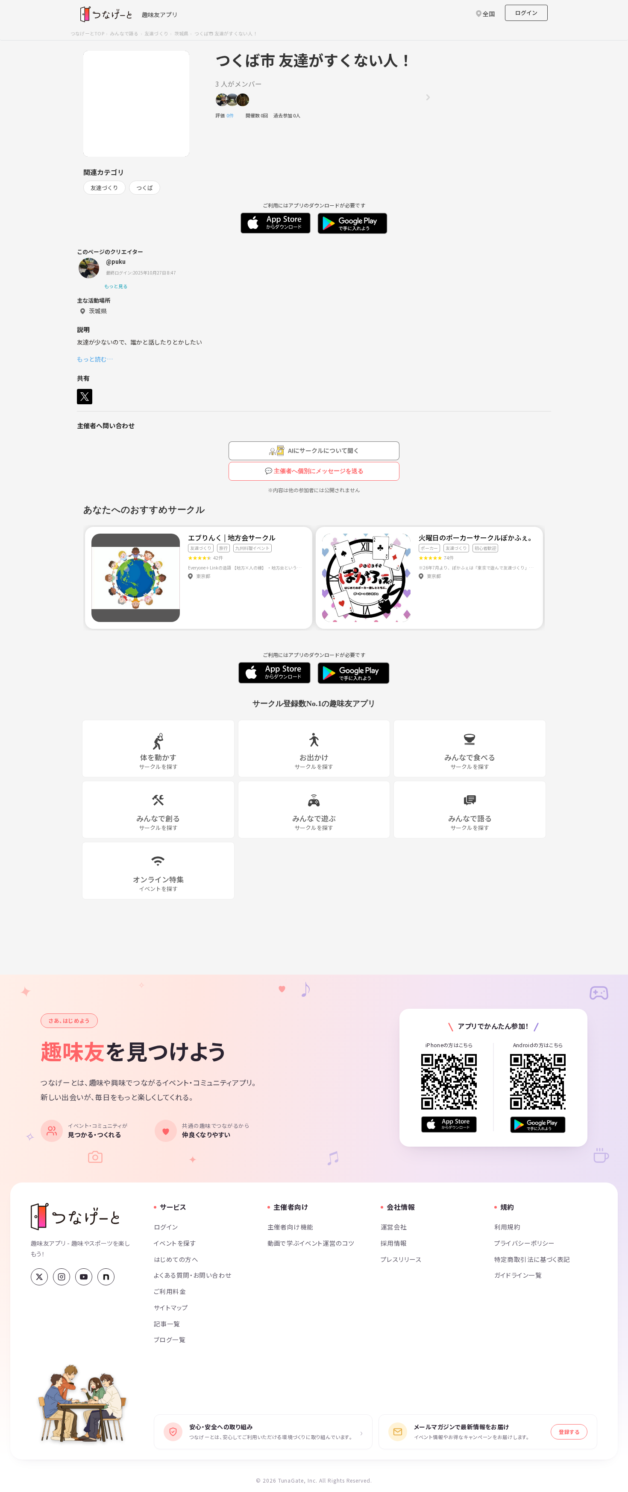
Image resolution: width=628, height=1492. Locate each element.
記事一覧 (167, 1323)
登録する (569, 1431)
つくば (144, 188)
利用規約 (507, 1226)
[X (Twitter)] (39, 1276)
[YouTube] (83, 1276)
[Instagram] (61, 1276)
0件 (232, 115)
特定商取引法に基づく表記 (532, 1259)
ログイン (526, 13)
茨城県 (181, 33)
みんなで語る (124, 33)
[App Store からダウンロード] (449, 1124)
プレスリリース (401, 1259)
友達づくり (156, 33)
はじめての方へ (176, 1259)
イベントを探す (175, 1242)
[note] (105, 1276)
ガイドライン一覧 (518, 1274)
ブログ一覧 (169, 1339)
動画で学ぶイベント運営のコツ (311, 1242)
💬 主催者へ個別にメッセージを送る (314, 470)
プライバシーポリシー (524, 1242)
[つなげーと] (75, 1216)
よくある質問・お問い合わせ (193, 1274)
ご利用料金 (170, 1291)
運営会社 (394, 1226)
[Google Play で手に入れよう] (538, 1124)
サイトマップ (171, 1307)
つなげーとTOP (87, 33)
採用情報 (394, 1242)
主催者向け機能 (290, 1226)
